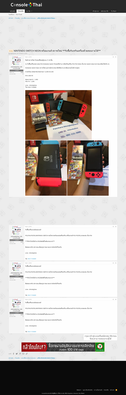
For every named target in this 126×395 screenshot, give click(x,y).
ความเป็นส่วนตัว (98, 390)
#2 (115, 226)
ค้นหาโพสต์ (19, 14)
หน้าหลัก (12, 11)
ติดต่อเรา (79, 390)
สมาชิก (28, 11)
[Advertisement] (63, 33)
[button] (32, 11)
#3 (115, 263)
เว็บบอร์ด (20, 11)
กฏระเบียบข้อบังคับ (88, 390)
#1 (115, 57)
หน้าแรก (112, 390)
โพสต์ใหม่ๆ (11, 14)
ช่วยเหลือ (106, 390)
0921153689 (32, 259)
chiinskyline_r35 (14, 53)
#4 (115, 299)
